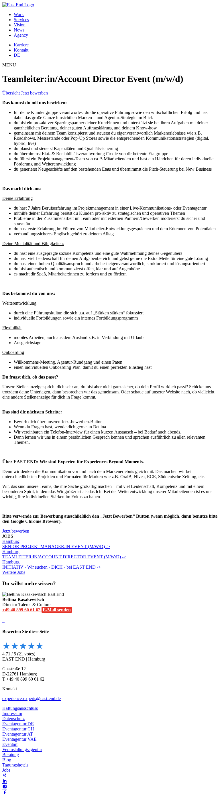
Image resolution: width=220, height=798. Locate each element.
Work (19, 14)
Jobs (6, 770)
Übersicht (11, 92)
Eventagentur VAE (19, 739)
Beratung (10, 754)
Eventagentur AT (17, 734)
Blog (6, 759)
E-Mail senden (57, 609)
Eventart (9, 744)
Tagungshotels (15, 764)
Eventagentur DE (18, 723)
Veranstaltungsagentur (22, 749)
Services (21, 19)
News (19, 29)
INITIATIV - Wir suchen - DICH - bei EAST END (49, 564)
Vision (19, 24)
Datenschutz (13, 718)
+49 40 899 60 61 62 (22, 609)
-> (108, 546)
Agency (21, 35)
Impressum (12, 713)
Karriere (21, 44)
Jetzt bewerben (34, 92)
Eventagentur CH (18, 728)
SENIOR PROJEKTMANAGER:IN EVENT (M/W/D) (54, 544)
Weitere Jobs (13, 572)
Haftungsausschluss (20, 708)
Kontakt (21, 50)
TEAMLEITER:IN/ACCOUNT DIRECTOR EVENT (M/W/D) (62, 554)
